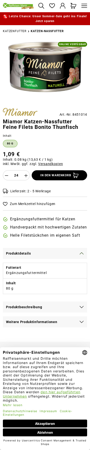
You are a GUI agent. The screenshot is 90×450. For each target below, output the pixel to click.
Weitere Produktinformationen (31, 322)
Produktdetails (18, 253)
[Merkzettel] (52, 6)
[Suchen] (41, 6)
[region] (45, 73)
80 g (10, 143)
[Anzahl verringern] (6, 175)
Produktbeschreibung (24, 307)
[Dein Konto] (62, 6)
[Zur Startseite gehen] (18, 6)
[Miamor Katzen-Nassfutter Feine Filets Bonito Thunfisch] (45, 67)
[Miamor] (20, 112)
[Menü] (83, 6)
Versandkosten (50, 164)
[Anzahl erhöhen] (26, 175)
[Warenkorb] (73, 6)
